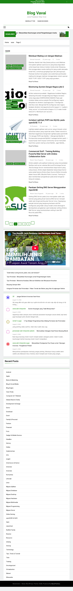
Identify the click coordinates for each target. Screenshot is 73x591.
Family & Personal (11, 419)
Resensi (8, 534)
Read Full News (33, 81)
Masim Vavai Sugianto (36, 160)
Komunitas (9, 475)
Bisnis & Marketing (12, 380)
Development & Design (13, 404)
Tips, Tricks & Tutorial (14, 68)
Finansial (9, 427)
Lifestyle (9, 479)
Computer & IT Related (13, 396)
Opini (7, 522)
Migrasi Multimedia (12, 502)
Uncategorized (10, 565)
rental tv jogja (17, 321)
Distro (8, 408)
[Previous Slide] (66, 1)
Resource (9, 538)
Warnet (8, 573)
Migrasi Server (12, 103)
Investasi (9, 471)
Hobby (8, 447)
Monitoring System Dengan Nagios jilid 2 (46, 87)
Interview (9, 467)
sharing (8, 542)
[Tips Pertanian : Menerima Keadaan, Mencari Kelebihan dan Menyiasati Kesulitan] (57, 35)
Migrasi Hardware (11, 498)
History (8, 443)
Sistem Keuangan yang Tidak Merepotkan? (41, 309)
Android (8, 372)
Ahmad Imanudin (35, 59)
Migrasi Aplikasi (17, 100)
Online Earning (10, 514)
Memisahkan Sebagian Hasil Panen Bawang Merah (52, 331)
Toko (7, 557)
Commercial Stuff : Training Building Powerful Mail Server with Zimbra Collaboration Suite (44, 154)
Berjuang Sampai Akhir (38, 1)
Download (9, 412)
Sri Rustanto (33, 126)
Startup (8, 546)
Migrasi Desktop (11, 494)
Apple (8, 376)
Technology (9, 550)
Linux (8, 65)
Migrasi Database (11, 490)
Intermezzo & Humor (12, 463)
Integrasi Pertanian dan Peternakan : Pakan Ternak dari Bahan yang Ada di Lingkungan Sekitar (36, 288)
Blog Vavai (36, 13)
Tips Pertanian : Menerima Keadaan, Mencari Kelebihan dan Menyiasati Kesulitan (38, 6)
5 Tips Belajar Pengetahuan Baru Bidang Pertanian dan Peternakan (44, 321)
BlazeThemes (55, 584)
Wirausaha (9, 577)
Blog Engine (9, 388)
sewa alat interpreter (19, 309)
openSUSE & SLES (17, 65)
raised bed (9, 526)
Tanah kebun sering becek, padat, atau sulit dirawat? (37, 3)
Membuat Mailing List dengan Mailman (45, 56)
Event (8, 415)
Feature (8, 423)
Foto (7, 431)
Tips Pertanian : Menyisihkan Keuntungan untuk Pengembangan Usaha (37, 5)
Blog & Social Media (12, 384)
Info (7, 455)
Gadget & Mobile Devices (14, 435)
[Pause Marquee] (67, 34)
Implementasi (10, 451)
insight (8, 459)
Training (8, 561)
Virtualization (10, 569)
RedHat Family (10, 530)
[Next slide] (69, 1)
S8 (13, 296)
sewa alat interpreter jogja (21, 343)
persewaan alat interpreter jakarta (23, 331)
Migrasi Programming (12, 506)
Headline (10, 163)
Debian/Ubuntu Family (13, 400)
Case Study (9, 392)
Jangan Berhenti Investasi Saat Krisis (28, 296)
